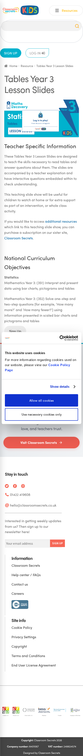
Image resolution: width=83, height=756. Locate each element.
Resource (27, 66)
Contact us (19, 584)
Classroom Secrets (18, 238)
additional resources (61, 221)
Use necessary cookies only (41, 414)
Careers (17, 593)
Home (13, 66)
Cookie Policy (21, 627)
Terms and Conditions (28, 655)
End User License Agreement (33, 665)
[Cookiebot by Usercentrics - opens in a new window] (59, 338)
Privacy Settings (23, 636)
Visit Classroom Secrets (38, 442)
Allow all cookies (41, 400)
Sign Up (15, 331)
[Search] (77, 26)
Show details (59, 386)
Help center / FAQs (26, 574)
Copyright (19, 646)
